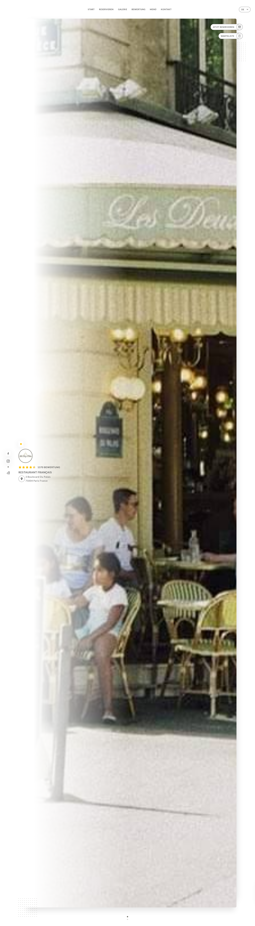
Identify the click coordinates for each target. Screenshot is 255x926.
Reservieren (106, 9)
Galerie (122, 9)
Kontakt (166, 9)
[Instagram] (8, 461)
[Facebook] (8, 453)
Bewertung (138, 9)
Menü (153, 9)
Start (91, 9)
